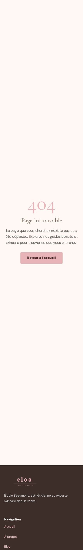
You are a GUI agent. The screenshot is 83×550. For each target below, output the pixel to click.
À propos (10, 537)
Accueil (9, 526)
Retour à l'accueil (41, 258)
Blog (7, 547)
